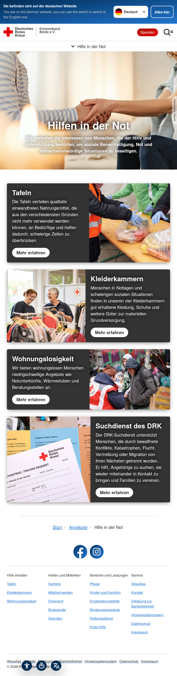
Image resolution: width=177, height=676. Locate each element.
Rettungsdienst (101, 618)
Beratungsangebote (105, 609)
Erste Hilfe (98, 626)
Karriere (54, 583)
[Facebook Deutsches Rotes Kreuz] (80, 552)
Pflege (95, 583)
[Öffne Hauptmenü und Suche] (168, 32)
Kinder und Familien (105, 592)
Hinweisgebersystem (147, 614)
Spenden (148, 32)
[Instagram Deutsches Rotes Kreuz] (97, 552)
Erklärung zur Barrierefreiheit (142, 604)
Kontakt (137, 592)
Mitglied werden (60, 592)
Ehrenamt (55, 601)
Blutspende (57, 609)
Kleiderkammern (19, 592)
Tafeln (11, 583)
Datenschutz (140, 623)
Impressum (139, 632)
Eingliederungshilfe (105, 601)
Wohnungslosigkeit (21, 601)
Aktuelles (138, 583)
